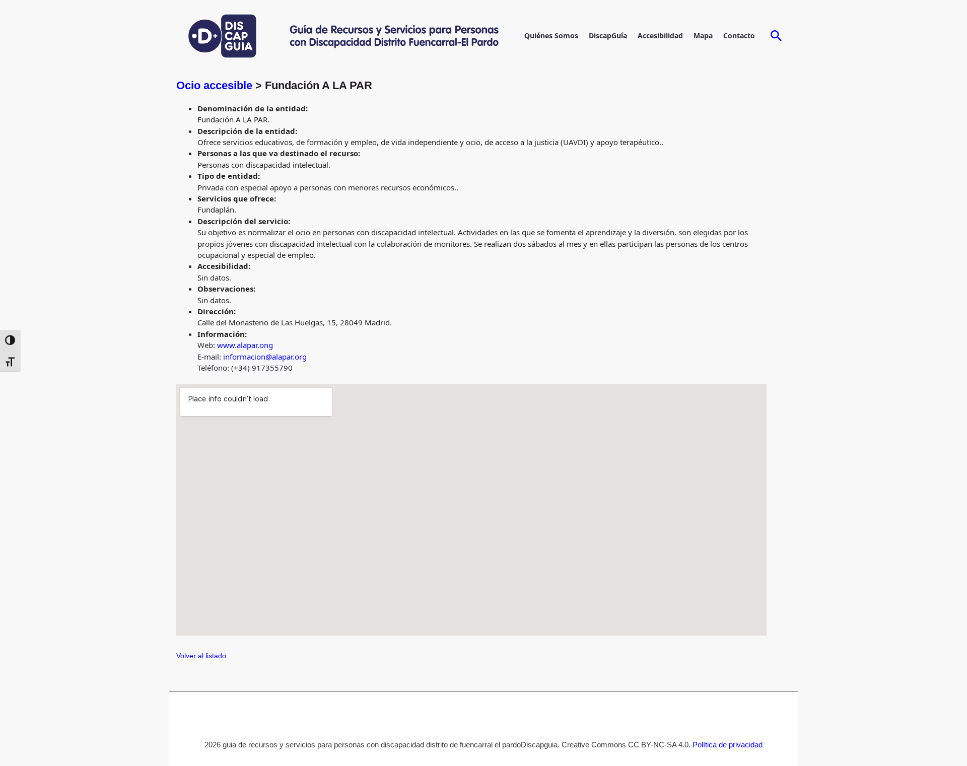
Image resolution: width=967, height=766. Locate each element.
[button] (776, 36)
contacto (739, 35)
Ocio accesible (214, 85)
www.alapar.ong (245, 345)
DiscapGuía (608, 35)
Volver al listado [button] (201, 656)
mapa (703, 35)
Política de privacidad (728, 744)
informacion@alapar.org (265, 357)
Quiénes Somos (551, 35)
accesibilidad (660, 35)
